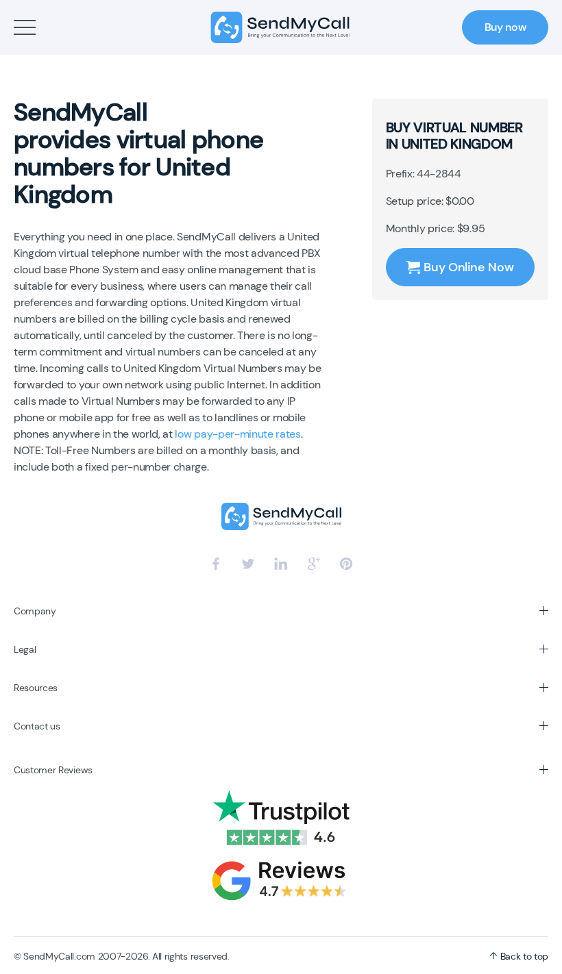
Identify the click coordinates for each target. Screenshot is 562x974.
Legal (25, 649)
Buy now (505, 27)
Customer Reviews (53, 770)
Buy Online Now (468, 267)
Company (35, 611)
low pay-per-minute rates (237, 434)
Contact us (37, 726)
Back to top (523, 956)
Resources (36, 688)
